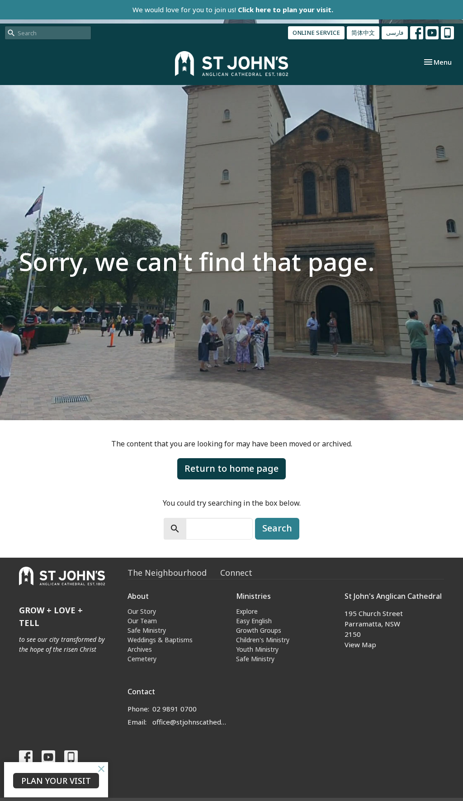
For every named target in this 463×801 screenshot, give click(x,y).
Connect (236, 572)
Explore (247, 611)
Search (277, 528)
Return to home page (231, 468)
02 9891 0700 (174, 708)
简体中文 (363, 32)
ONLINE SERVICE (316, 32)
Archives (140, 649)
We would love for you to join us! (232, 9)
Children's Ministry (262, 639)
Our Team (142, 620)
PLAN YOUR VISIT (56, 780)
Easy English (254, 620)
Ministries (253, 596)
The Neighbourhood (167, 572)
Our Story (142, 611)
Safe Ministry (147, 630)
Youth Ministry (257, 649)
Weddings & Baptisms (160, 639)
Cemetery (142, 658)
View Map (360, 644)
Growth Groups (258, 630)
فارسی (394, 32)
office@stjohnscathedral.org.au (189, 721)
